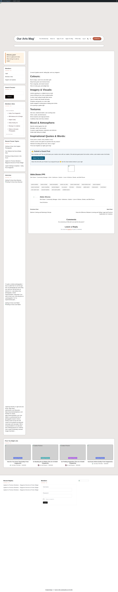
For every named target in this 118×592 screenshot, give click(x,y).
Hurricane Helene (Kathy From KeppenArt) (100, 461)
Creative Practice (18, 458)
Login (6, 73)
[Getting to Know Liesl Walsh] (14, 354)
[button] (97, 38)
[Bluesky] (71, 54)
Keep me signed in (50, 499)
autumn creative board (74, 184)
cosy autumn (64, 187)
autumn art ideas (44, 184)
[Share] (71, 69)
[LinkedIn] (71, 63)
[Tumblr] (71, 67)
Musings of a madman (14, 126)
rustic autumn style (35, 189)
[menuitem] (5, 1)
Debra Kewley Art (13, 122)
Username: (46, 487)
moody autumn (95, 187)
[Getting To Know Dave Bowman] (14, 232)
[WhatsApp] (71, 65)
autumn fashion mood (86, 184)
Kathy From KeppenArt (14, 113)
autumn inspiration (96, 184)
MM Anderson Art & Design (16, 116)
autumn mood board (35, 187)
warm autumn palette (56, 189)
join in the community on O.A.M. (64, 590)
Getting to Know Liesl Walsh (12, 303)
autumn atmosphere (54, 184)
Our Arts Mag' (26, 38)
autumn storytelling (45, 187)
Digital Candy (12, 119)
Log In (45, 502)
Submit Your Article (38, 158)
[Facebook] (71, 56)
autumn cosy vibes (64, 184)
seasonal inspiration (45, 189)
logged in (69, 229)
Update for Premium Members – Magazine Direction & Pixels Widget (20, 485)
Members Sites (9, 76)
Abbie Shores (35, 174)
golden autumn (86, 187)
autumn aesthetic (34, 184)
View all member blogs (9, 134)
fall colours (72, 187)
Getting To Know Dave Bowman (13, 180)
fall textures (78, 187)
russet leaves (103, 187)
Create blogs (48, 590)
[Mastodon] (71, 58)
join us (17, 59)
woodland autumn (66, 189)
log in (12, 59)
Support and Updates (10, 79)
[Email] (71, 61)
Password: (46, 493)
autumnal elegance (55, 187)
